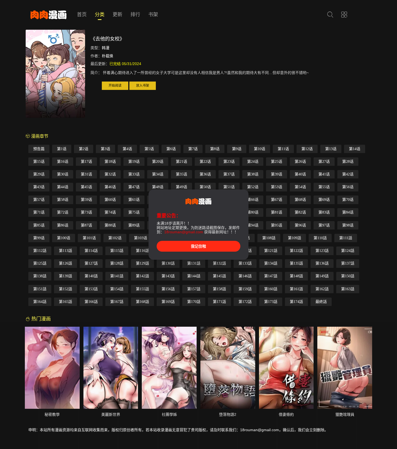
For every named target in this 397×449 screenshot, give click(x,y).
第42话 (348, 174)
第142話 (142, 276)
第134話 (270, 263)
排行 (135, 14)
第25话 (276, 162)
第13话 (331, 149)
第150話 (347, 276)
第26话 (300, 162)
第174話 (296, 302)
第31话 (86, 174)
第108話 (268, 238)
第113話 (65, 251)
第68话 (300, 200)
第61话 (134, 200)
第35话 (181, 174)
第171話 (219, 302)
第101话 (89, 238)
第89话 (134, 225)
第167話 (116, 302)
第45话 (86, 187)
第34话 (157, 174)
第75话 (134, 212)
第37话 (229, 174)
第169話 (168, 302)
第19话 (134, 162)
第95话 (276, 225)
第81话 (276, 212)
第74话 (110, 212)
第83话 (324, 212)
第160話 (270, 289)
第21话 (181, 162)
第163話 (347, 289)
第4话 (127, 149)
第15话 (39, 162)
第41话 (324, 174)
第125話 (39, 263)
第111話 (345, 238)
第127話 (91, 263)
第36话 (205, 174)
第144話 (193, 276)
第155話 (142, 289)
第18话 (110, 162)
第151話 (39, 289)
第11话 (283, 149)
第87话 (86, 225)
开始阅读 (115, 85)
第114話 (91, 251)
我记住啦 (198, 246)
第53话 (276, 187)
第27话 (324, 162)
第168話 (142, 302)
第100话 (63, 238)
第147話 (270, 276)
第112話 (39, 251)
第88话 (110, 225)
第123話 (322, 251)
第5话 (149, 149)
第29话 (39, 174)
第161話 (296, 289)
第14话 (354, 149)
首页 (82, 14)
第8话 (215, 149)
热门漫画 (40, 319)
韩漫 (105, 48)
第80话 (252, 212)
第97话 (324, 225)
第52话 (252, 187)
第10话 (259, 149)
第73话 (86, 212)
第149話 (322, 276)
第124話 (347, 251)
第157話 (193, 289)
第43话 (39, 187)
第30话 (62, 174)
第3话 (105, 149)
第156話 (168, 289)
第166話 (91, 302)
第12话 (307, 149)
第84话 (348, 212)
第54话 (300, 187)
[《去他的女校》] (55, 74)
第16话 (62, 162)
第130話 (168, 263)
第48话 (157, 187)
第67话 (276, 200)
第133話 (245, 263)
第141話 (116, 276)
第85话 (39, 225)
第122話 (296, 251)
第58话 (62, 200)
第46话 (110, 187)
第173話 (270, 302)
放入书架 (142, 85)
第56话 (348, 187)
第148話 (296, 276)
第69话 (324, 200)
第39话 (276, 174)
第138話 (39, 276)
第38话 (252, 174)
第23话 (229, 162)
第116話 (142, 251)
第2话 (83, 149)
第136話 (322, 263)
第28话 (348, 162)
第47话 (134, 187)
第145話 (219, 276)
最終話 (321, 302)
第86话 (62, 225)
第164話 (39, 302)
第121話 (270, 251)
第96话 (300, 225)
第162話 (322, 289)
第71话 (39, 212)
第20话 (157, 162)
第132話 (219, 263)
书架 (153, 14)
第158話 (219, 289)
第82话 (300, 212)
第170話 (193, 302)
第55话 (324, 187)
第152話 (65, 289)
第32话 (110, 174)
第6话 (171, 149)
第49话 (181, 187)
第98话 (348, 225)
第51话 (229, 187)
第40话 (300, 174)
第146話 (245, 276)
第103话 (140, 238)
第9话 (236, 149)
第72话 (62, 212)
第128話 (116, 263)
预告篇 (39, 149)
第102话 (115, 238)
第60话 (110, 200)
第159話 (245, 289)
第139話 (65, 276)
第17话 (86, 162)
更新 (117, 14)
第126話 (65, 263)
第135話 (296, 263)
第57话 (39, 200)
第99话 (39, 238)
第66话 (252, 200)
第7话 (193, 149)
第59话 (86, 200)
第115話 (116, 251)
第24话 (252, 162)
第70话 (348, 200)
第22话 (205, 162)
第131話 (193, 263)
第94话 (252, 225)
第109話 (294, 238)
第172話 (245, 302)
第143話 (168, 276)
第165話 (65, 302)
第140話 (91, 276)
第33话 (134, 174)
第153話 (91, 289)
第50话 (205, 187)
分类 (100, 14)
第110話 (320, 238)
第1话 (61, 149)
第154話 (116, 289)
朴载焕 (107, 56)
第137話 (347, 263)
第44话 (62, 187)
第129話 (142, 263)
